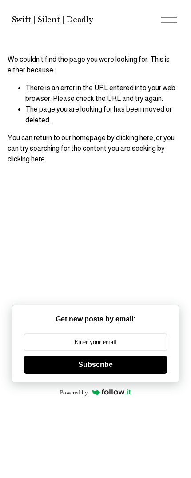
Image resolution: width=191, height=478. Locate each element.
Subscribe (95, 364)
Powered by (74, 392)
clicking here (134, 137)
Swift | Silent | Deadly (52, 19)
